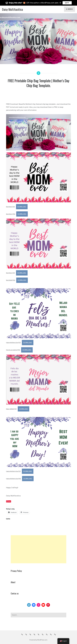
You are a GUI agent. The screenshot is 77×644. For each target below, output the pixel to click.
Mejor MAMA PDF (11, 409)
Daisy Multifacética (12, 9)
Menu (70, 9)
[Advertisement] (38, 549)
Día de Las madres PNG (13, 350)
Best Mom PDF (10, 206)
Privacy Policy (16, 570)
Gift (67, 3)
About (13, 582)
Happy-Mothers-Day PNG (13, 478)
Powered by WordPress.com (38, 640)
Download (21, 206)
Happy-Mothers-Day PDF (13, 342)
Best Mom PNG (10, 214)
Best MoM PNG (10, 280)
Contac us (15, 593)
